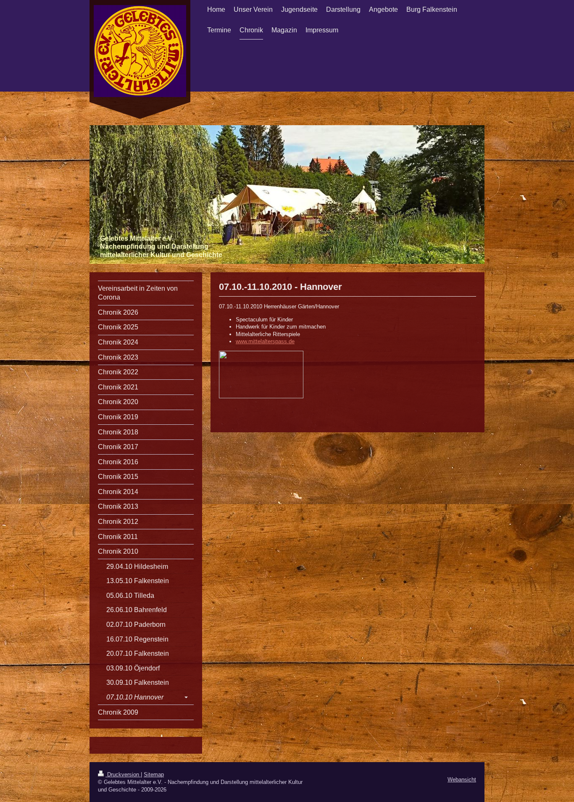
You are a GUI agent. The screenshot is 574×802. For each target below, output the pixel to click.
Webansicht (462, 779)
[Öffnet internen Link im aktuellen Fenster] (347, 374)
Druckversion (123, 774)
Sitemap (154, 774)
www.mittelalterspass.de (265, 341)
